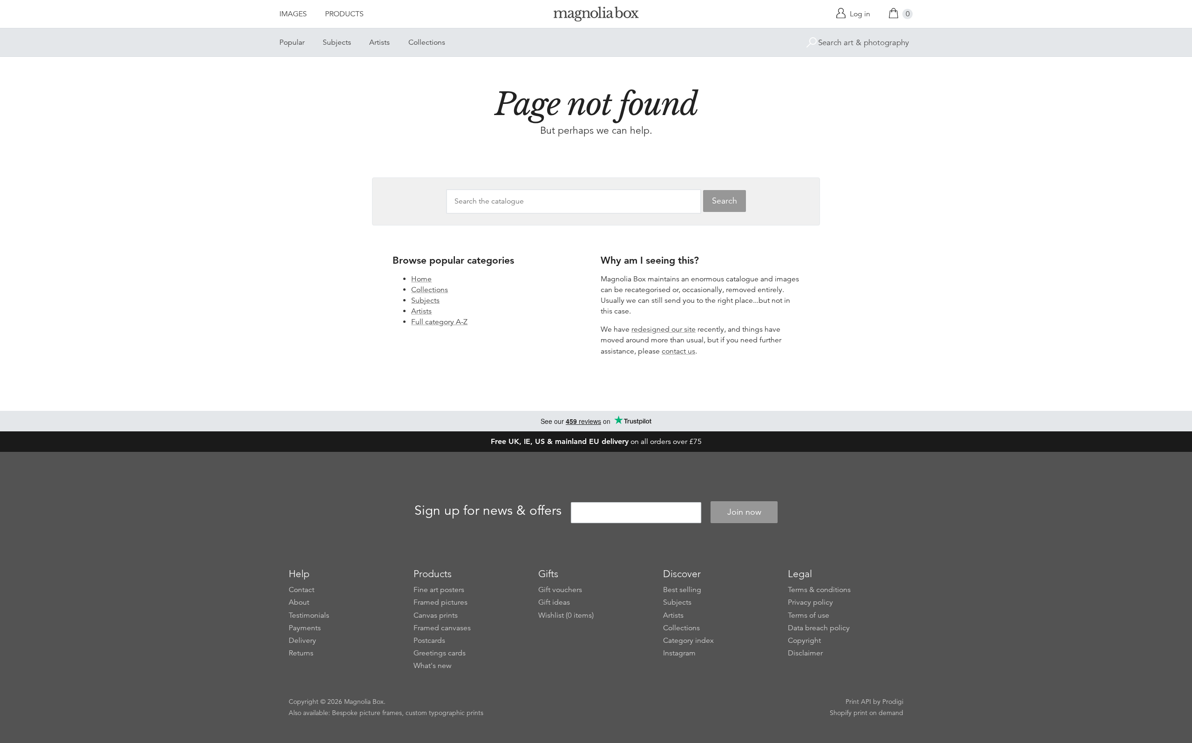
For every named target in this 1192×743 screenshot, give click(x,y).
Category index (688, 640)
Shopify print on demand (866, 713)
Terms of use (808, 615)
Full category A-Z (439, 322)
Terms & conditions (819, 589)
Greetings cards (439, 653)
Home (421, 279)
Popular (292, 42)
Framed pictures (440, 602)
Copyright (804, 640)
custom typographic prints (444, 713)
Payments (305, 628)
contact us (678, 351)
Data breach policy (819, 628)
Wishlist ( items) (566, 615)
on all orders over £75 (596, 441)
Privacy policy (810, 602)
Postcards (429, 640)
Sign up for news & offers (488, 510)
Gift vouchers (560, 589)
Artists (379, 42)
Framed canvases (442, 628)
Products (344, 14)
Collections (426, 42)
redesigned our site (663, 329)
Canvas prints (435, 615)
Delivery (302, 640)
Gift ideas (554, 602)
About (299, 602)
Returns (301, 653)
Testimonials (309, 615)
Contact (301, 589)
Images (293, 14)
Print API (858, 701)
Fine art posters (438, 589)
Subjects (337, 42)
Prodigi (892, 701)
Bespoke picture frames (367, 713)
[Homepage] (596, 15)
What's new (432, 665)
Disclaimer (805, 653)
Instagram (679, 653)
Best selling (682, 589)
